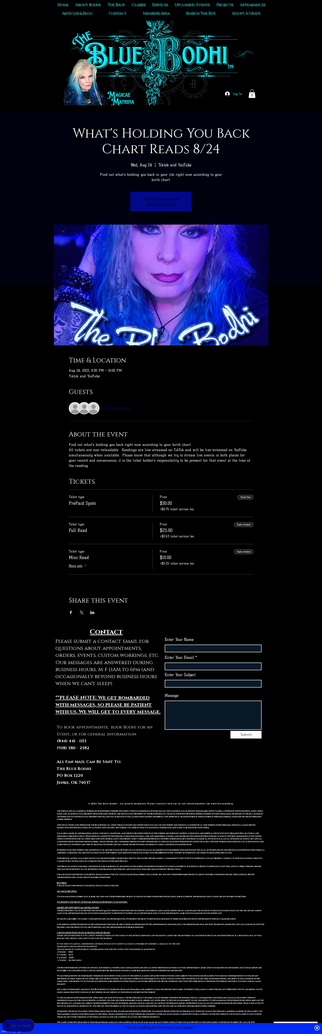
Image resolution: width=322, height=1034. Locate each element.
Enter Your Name (179, 640)
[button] (252, 93)
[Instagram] (222, 776)
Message (172, 696)
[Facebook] (213, 776)
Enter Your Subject (180, 675)
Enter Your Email (179, 657)
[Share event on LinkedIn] (92, 612)
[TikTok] (204, 776)
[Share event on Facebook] (71, 612)
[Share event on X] (82, 612)
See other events (161, 204)
